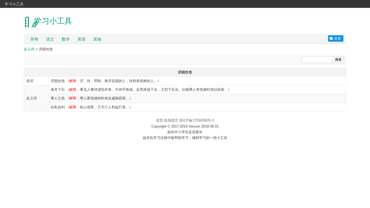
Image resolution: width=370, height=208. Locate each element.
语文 (50, 39)
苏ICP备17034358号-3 (196, 120)
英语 (81, 39)
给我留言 (171, 120)
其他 (97, 39)
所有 (34, 39)
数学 (66, 39)
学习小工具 (14, 3)
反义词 (29, 49)
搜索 (338, 59)
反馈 (337, 38)
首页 (159, 120)
